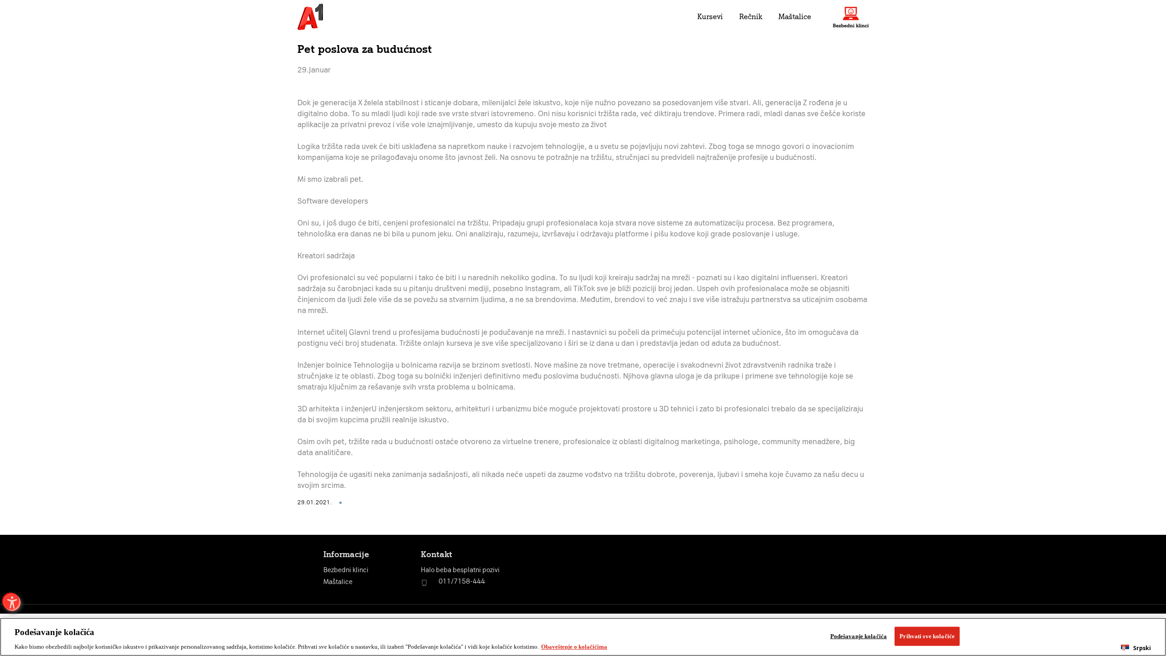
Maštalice (794, 16)
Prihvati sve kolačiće (927, 635)
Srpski (1142, 648)
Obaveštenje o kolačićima (574, 646)
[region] (583, 637)
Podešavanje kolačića (858, 635)
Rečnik (750, 16)
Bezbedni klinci (345, 570)
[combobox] (1136, 648)
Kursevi (710, 16)
